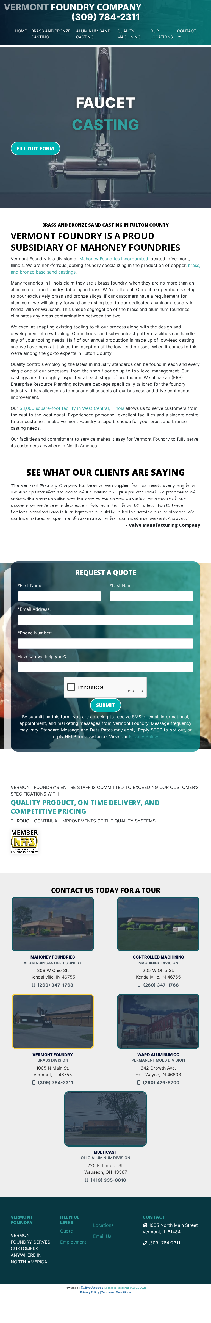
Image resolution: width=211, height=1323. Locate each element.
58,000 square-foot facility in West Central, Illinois (72, 408)
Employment (73, 1235)
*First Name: (30, 579)
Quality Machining (129, 34)
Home (21, 31)
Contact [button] (186, 31)
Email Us (102, 1229)
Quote (66, 1224)
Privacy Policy (143, 730)
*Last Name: (122, 579)
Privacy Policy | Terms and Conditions (105, 1285)
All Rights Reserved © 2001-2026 (125, 1281)
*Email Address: (34, 602)
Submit (105, 698)
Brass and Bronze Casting (51, 34)
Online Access (92, 1281)
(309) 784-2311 (105, 17)
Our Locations (161, 34)
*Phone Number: (35, 626)
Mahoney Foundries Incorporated (113, 258)
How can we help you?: (42, 650)
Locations (103, 1218)
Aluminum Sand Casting (93, 34)
